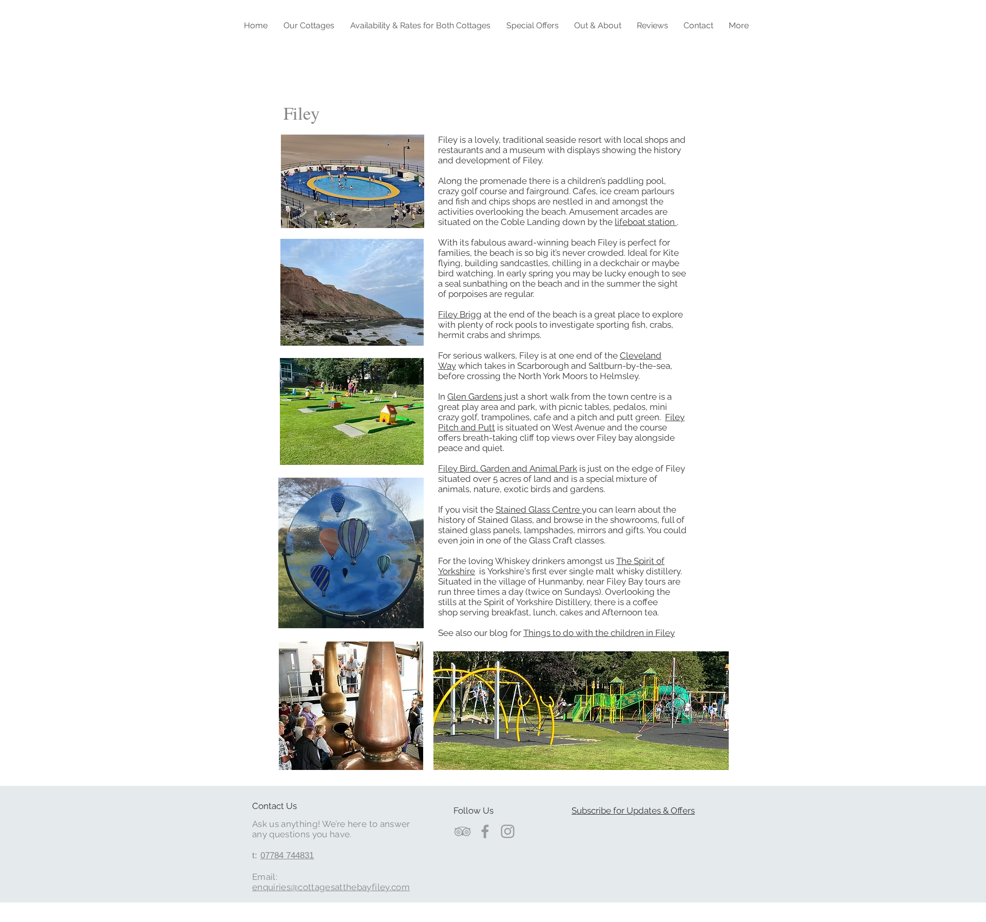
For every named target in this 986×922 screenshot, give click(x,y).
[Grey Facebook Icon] (485, 831)
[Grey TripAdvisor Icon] (462, 831)
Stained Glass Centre (539, 509)
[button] (308, 25)
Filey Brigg (460, 314)
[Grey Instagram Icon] (508, 831)
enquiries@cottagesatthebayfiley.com (331, 887)
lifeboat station (646, 222)
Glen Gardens (474, 396)
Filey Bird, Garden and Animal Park (507, 468)
